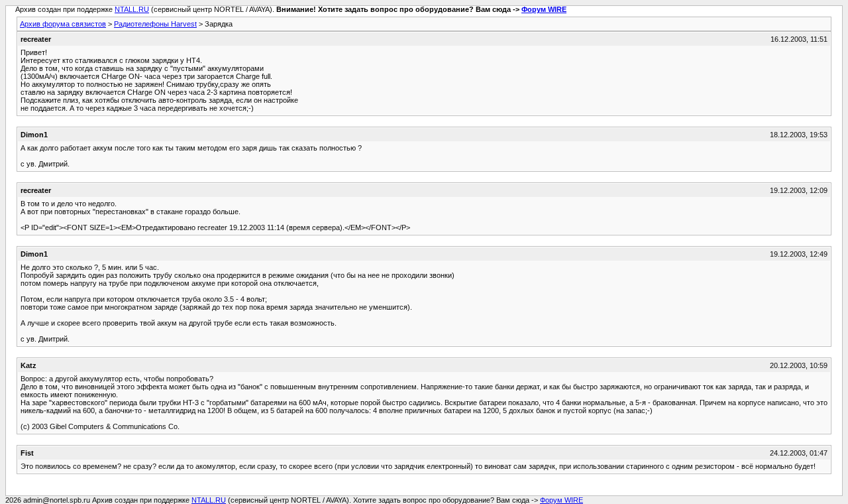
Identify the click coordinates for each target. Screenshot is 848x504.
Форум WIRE (543, 9)
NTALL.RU (132, 9)
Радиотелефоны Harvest (155, 24)
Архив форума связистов (63, 24)
